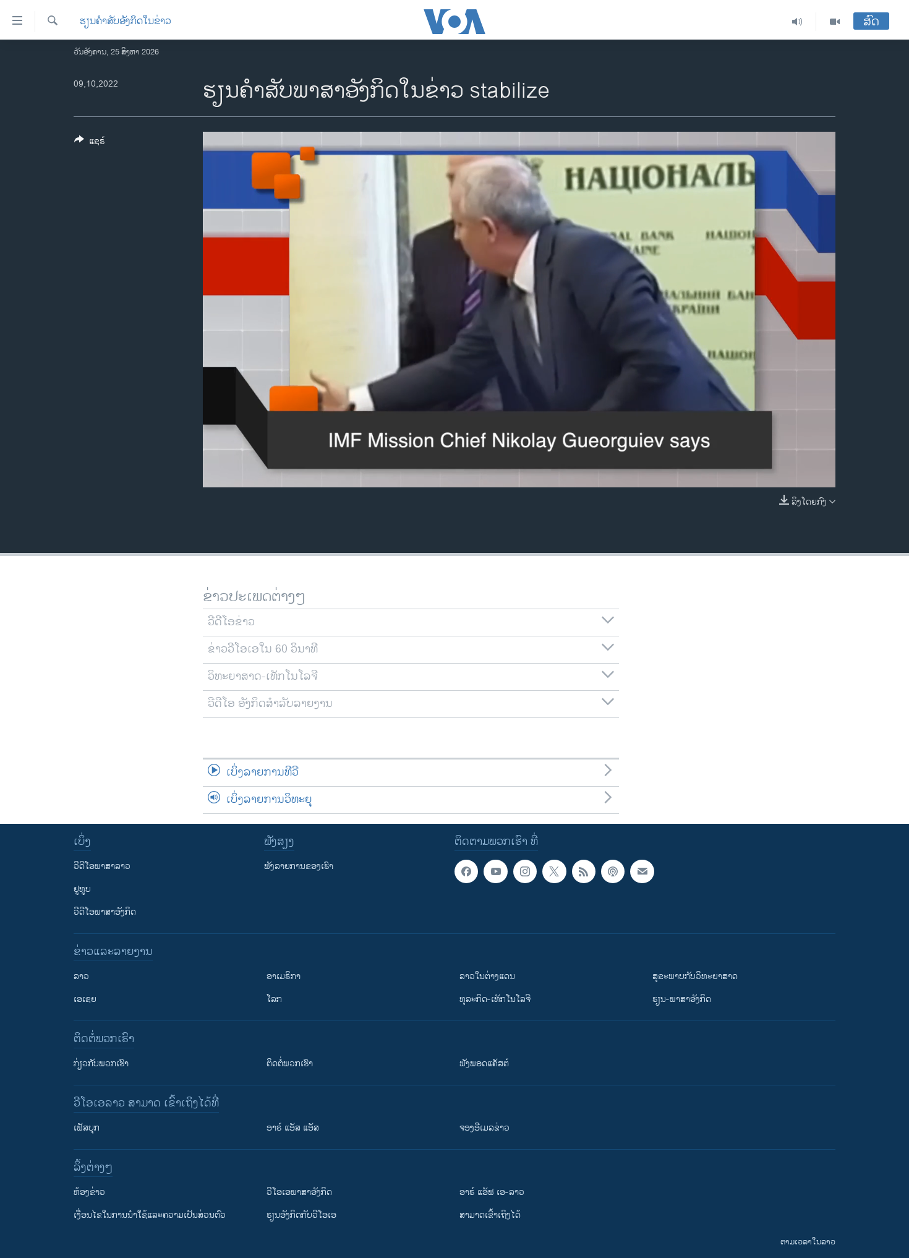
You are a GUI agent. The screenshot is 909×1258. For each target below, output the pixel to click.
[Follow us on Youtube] (495, 871)
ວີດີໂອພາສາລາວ (102, 866)
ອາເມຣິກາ (284, 976)
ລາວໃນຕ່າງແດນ (487, 976)
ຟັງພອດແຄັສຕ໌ (484, 1063)
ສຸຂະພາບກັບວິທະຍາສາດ (695, 976)
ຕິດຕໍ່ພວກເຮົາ (290, 1063)
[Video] (834, 21)
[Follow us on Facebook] (466, 871)
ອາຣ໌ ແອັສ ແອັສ (293, 1127)
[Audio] (797, 21)
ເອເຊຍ (85, 999)
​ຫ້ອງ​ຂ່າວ (89, 1192)
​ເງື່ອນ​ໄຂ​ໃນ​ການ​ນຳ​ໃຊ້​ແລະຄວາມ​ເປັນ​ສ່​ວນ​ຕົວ (150, 1215)
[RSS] (583, 871)
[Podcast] (613, 871)
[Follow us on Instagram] (525, 871)
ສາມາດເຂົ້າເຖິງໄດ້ (490, 1215)
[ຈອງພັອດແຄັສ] (642, 871)
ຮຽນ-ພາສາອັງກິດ (681, 999)
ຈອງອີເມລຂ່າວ (484, 1127)
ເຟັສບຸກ (87, 1127)
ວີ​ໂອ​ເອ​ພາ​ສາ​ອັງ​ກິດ (299, 1192)
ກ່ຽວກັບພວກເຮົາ (101, 1063)
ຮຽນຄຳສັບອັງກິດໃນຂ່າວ (125, 21)
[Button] (89, 143)
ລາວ (81, 976)
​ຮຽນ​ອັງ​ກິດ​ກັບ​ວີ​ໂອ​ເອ (301, 1215)
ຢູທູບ (82, 889)
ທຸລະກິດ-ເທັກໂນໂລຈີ (495, 999)
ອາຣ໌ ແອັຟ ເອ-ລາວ (491, 1192)
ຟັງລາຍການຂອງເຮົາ (298, 866)
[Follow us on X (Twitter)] (554, 871)
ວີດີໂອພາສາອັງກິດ (105, 911)
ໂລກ (274, 999)
